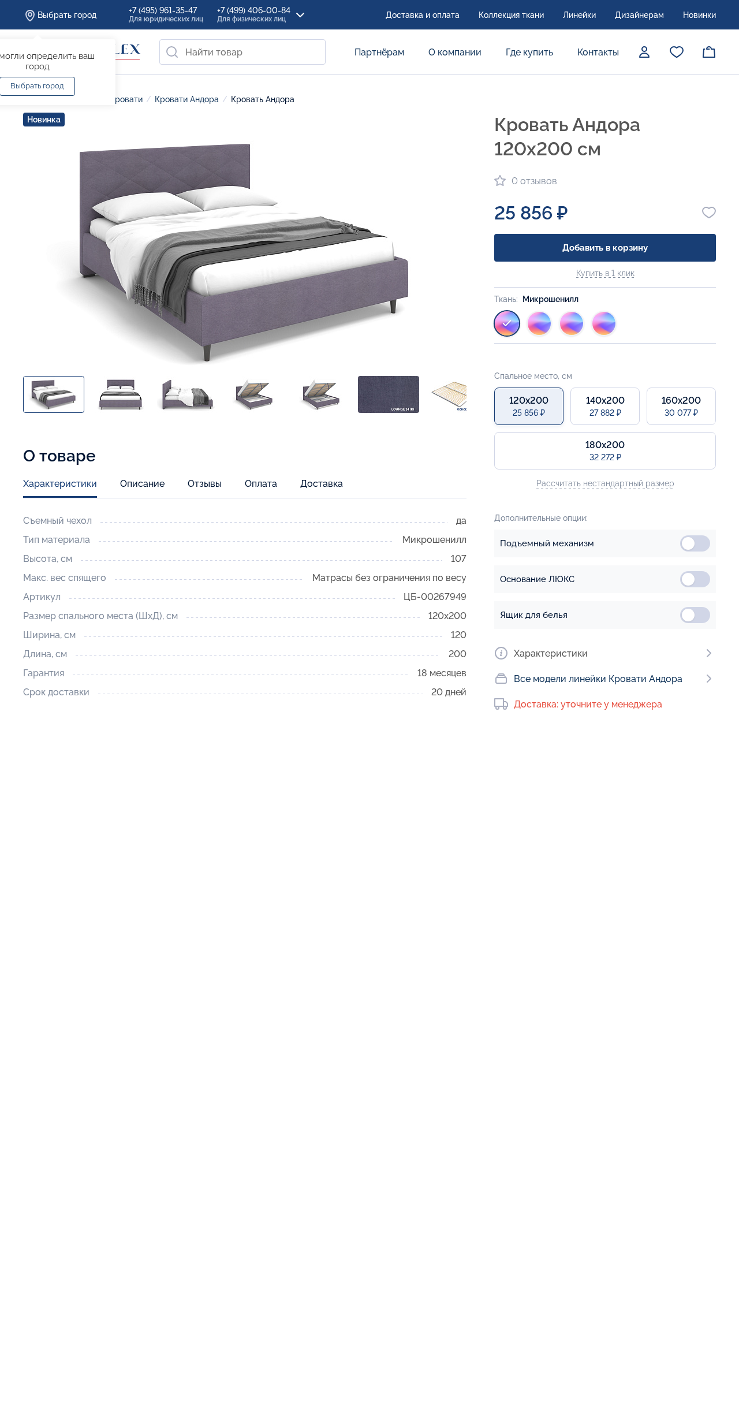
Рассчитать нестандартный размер (605, 483)
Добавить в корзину (605, 248)
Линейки (579, 15)
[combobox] (242, 52)
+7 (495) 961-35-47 (166, 14)
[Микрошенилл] (507, 323)
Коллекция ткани (511, 15)
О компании (455, 52)
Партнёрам (379, 52)
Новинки (699, 15)
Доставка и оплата (423, 15)
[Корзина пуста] (709, 52)
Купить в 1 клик (605, 273)
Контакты (598, 52)
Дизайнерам (639, 15)
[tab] (60, 488)
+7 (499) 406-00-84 (253, 14)
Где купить (529, 52)
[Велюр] (539, 323)
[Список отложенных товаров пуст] (677, 52)
